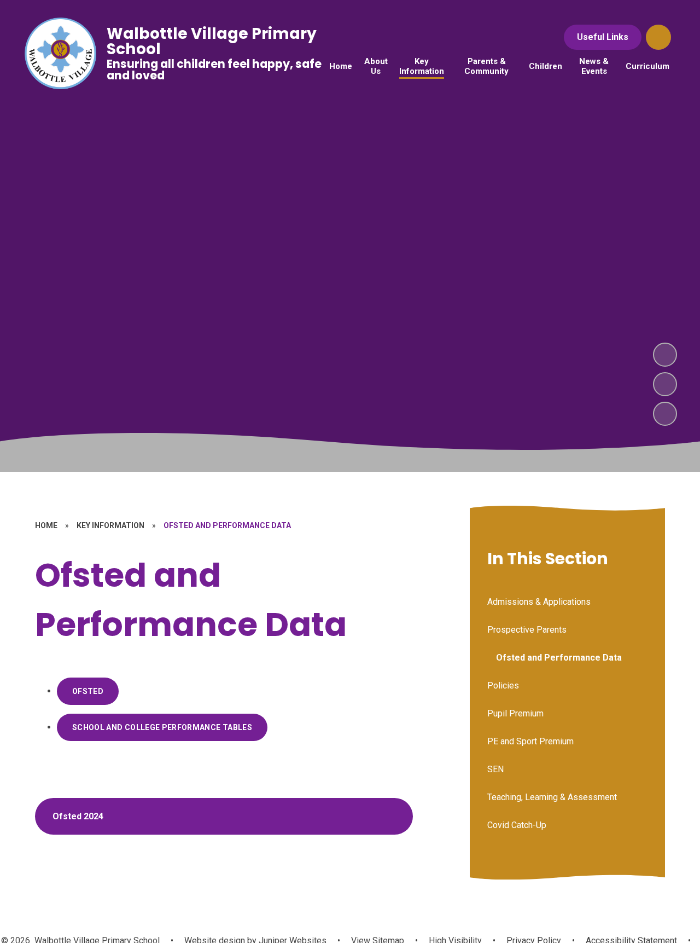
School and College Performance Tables (162, 727)
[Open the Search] (658, 37)
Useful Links (602, 37)
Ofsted (87, 691)
